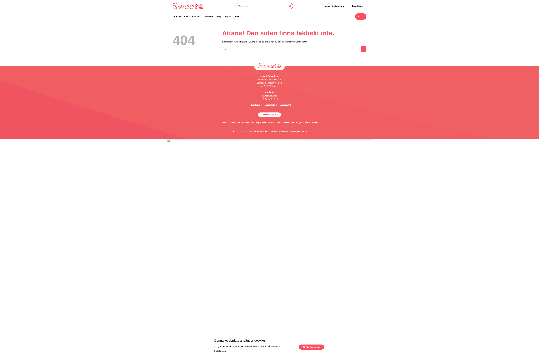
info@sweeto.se (269, 95)
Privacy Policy (279, 131)
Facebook (255, 104)
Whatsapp (285, 104)
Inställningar (220, 351)
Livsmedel (208, 16)
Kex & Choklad (191, 16)
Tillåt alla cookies (311, 347)
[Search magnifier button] (290, 6)
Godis (176, 16)
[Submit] (363, 49)
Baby (218, 16)
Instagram (270, 104)
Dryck (228, 16)
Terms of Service (295, 131)
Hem (237, 16)
